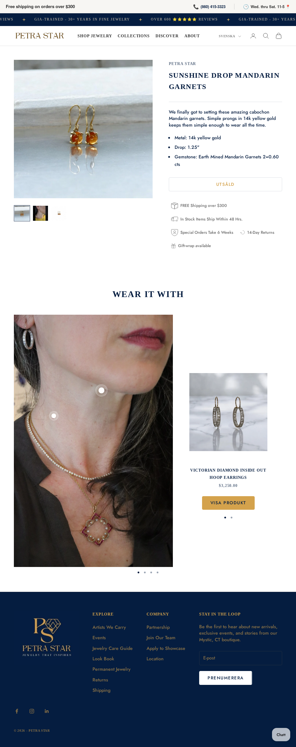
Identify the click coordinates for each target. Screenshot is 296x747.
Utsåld (225, 184)
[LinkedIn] (47, 711)
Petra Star (182, 63)
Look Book (103, 658)
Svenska (227, 36)
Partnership (158, 627)
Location (155, 658)
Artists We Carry (109, 627)
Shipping (101, 690)
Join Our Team (161, 637)
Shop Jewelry (94, 36)
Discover (167, 36)
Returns (100, 679)
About (192, 36)
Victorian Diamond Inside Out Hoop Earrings (228, 473)
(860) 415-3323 (213, 6)
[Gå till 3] (59, 213)
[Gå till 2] (40, 213)
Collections (134, 36)
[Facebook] (17, 711)
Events (99, 637)
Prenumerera (226, 678)
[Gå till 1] (22, 213)
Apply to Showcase (166, 648)
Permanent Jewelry (111, 669)
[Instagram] (32, 711)
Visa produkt (228, 503)
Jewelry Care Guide (112, 648)
